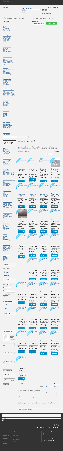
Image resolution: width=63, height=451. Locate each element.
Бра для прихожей (6, 103)
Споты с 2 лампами (6, 130)
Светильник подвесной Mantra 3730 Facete (55, 347)
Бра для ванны (5, 101)
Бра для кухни (5, 102)
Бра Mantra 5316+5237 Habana (12, 336)
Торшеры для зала (6, 72)
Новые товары (8, 332)
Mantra (6, 275)
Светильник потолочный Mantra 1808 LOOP (44, 174)
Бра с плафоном (6, 230)
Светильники (5, 49)
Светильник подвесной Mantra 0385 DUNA (22, 250)
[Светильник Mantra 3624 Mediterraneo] (33, 311)
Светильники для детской (7, 52)
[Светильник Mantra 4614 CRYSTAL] (33, 163)
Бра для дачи (5, 105)
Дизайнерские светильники (8, 64)
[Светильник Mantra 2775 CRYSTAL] (22, 286)
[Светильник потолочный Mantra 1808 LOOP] (44, 163)
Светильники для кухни (7, 53)
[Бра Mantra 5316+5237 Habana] (6, 338)
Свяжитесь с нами (16, 439)
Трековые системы (6, 134)
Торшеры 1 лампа (6, 82)
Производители (7, 301)
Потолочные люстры (6, 30)
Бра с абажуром (6, 107)
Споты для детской (6, 119)
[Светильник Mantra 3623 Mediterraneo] (22, 311)
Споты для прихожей (6, 122)
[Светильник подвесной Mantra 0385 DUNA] (22, 238)
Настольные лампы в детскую (8, 87)
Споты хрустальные (6, 127)
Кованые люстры (6, 40)
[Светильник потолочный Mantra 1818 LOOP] (22, 188)
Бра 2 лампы (5, 114)
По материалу (5, 35)
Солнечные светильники (7, 65)
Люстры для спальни (7, 43)
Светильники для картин (7, 57)
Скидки (6, 375)
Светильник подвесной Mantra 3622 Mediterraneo (55, 298)
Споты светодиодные (7, 126)
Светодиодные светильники (8, 69)
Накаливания (5, 257)
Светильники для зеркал (7, 203)
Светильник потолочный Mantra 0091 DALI (33, 225)
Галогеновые (5, 260)
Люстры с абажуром (6, 31)
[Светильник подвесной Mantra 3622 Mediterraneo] (55, 286)
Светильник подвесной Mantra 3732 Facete (44, 347)
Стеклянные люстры (6, 39)
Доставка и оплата (6, 1)
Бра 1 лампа (5, 113)
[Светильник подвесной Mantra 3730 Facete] (55, 335)
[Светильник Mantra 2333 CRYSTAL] (55, 238)
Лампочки (4, 256)
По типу (4, 27)
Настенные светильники (7, 60)
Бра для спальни (6, 219)
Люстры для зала (6, 42)
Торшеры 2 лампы (6, 83)
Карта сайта (15, 442)
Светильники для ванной (7, 54)
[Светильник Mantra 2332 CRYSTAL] (44, 238)
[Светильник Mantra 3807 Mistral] (33, 335)
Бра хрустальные (6, 111)
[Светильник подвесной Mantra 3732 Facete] (44, 335)
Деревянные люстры (6, 37)
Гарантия (4, 3)
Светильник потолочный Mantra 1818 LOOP (22, 199)
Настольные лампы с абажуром (8, 93)
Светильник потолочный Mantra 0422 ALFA (22, 174)
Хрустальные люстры (7, 36)
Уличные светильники (7, 214)
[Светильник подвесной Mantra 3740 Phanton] (22, 360)
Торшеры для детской (7, 74)
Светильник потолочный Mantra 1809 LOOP (55, 174)
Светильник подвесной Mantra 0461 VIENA (44, 225)
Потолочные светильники (7, 63)
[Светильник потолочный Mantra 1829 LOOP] (55, 188)
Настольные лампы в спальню (8, 90)
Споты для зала (6, 118)
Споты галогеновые (6, 124)
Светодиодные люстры (7, 33)
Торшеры (4, 70)
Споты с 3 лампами (6, 252)
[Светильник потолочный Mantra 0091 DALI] (33, 213)
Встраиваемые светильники (8, 62)
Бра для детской (6, 100)
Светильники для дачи (7, 51)
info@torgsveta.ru (27, 8)
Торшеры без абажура (7, 188)
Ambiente (6, 272)
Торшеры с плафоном (7, 79)
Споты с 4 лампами (6, 133)
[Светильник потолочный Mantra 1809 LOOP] (55, 163)
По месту (4, 41)
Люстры (4, 26)
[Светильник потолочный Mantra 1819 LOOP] (33, 188)
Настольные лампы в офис (8, 89)
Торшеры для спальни (7, 73)
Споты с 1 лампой (6, 129)
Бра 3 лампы (5, 115)
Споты (4, 116)
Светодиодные (5, 258)
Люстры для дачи (6, 48)
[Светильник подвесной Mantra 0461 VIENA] (44, 213)
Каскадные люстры (6, 32)
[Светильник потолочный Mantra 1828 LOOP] (44, 188)
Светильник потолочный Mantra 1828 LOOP (44, 199)
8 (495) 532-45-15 (54, 7)
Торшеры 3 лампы (6, 84)
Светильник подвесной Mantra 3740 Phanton (22, 372)
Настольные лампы (6, 85)
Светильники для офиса (7, 58)
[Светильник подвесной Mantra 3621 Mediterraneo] (44, 286)
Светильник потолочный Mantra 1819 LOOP (33, 199)
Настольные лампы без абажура (9, 94)
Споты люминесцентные (7, 125)
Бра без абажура (6, 108)
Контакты (4, 2)
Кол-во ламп (5, 81)
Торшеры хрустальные (7, 80)
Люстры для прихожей (7, 47)
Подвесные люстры (6, 29)
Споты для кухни (6, 241)
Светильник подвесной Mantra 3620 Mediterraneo (33, 298)
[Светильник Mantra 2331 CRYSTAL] (33, 238)
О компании (5, 0)
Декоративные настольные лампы (9, 92)
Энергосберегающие (6, 259)
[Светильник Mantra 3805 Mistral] (55, 311)
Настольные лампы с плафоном (9, 95)
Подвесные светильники (7, 61)
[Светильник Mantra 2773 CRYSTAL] (44, 262)
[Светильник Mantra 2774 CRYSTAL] (55, 262)
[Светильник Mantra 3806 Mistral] (22, 335)
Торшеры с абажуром (7, 76)
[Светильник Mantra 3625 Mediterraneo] (44, 311)
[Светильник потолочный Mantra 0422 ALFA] (22, 163)
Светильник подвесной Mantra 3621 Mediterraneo (44, 298)
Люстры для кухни (6, 46)
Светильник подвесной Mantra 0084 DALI (22, 225)
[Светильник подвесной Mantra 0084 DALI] (22, 213)
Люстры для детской (6, 165)
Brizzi (6, 306)
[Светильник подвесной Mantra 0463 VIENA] (55, 213)
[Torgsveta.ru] (12, 9)
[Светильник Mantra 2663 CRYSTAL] (33, 262)
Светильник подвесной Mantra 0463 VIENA (55, 225)
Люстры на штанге (6, 28)
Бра (3, 96)
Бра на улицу (5, 104)
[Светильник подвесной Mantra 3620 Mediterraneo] (33, 286)
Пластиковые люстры (7, 38)
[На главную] (4, 137)
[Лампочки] (7, 322)
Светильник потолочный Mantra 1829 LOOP (55, 199)
